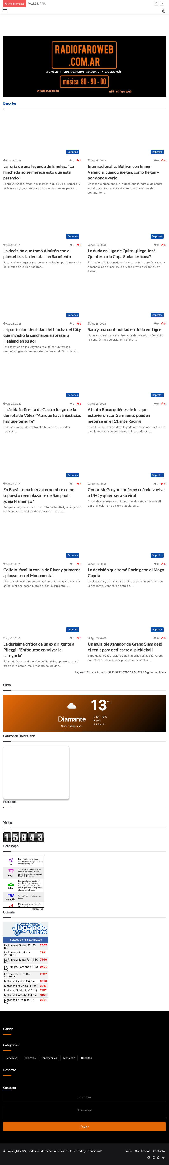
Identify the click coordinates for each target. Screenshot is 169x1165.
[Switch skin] (164, 12)
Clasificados (142, 1151)
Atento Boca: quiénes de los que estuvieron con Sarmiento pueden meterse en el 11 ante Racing (119, 415)
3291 (111, 672)
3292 (118, 672)
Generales (11, 1057)
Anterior (102, 672)
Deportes (86, 1057)
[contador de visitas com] (23, 841)
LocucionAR (94, 1151)
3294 (133, 672)
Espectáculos (49, 1057)
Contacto (9, 1087)
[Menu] (5, 12)
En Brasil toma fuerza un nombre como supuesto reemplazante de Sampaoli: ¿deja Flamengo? (38, 495)
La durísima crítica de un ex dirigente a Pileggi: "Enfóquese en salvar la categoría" (38, 649)
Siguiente (151, 672)
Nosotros (9, 1070)
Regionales (29, 1057)
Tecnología (69, 1057)
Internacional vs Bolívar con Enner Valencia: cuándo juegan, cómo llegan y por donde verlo (123, 172)
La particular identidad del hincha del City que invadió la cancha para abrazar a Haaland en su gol (42, 335)
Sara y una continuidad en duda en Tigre (124, 329)
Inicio (129, 1151)
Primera (91, 672)
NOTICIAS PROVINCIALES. (44, 3)
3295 (140, 672)
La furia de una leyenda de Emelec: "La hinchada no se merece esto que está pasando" (38, 172)
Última (162, 672)
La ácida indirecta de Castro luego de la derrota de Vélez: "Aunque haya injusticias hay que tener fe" (42, 415)
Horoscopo (37, 909)
